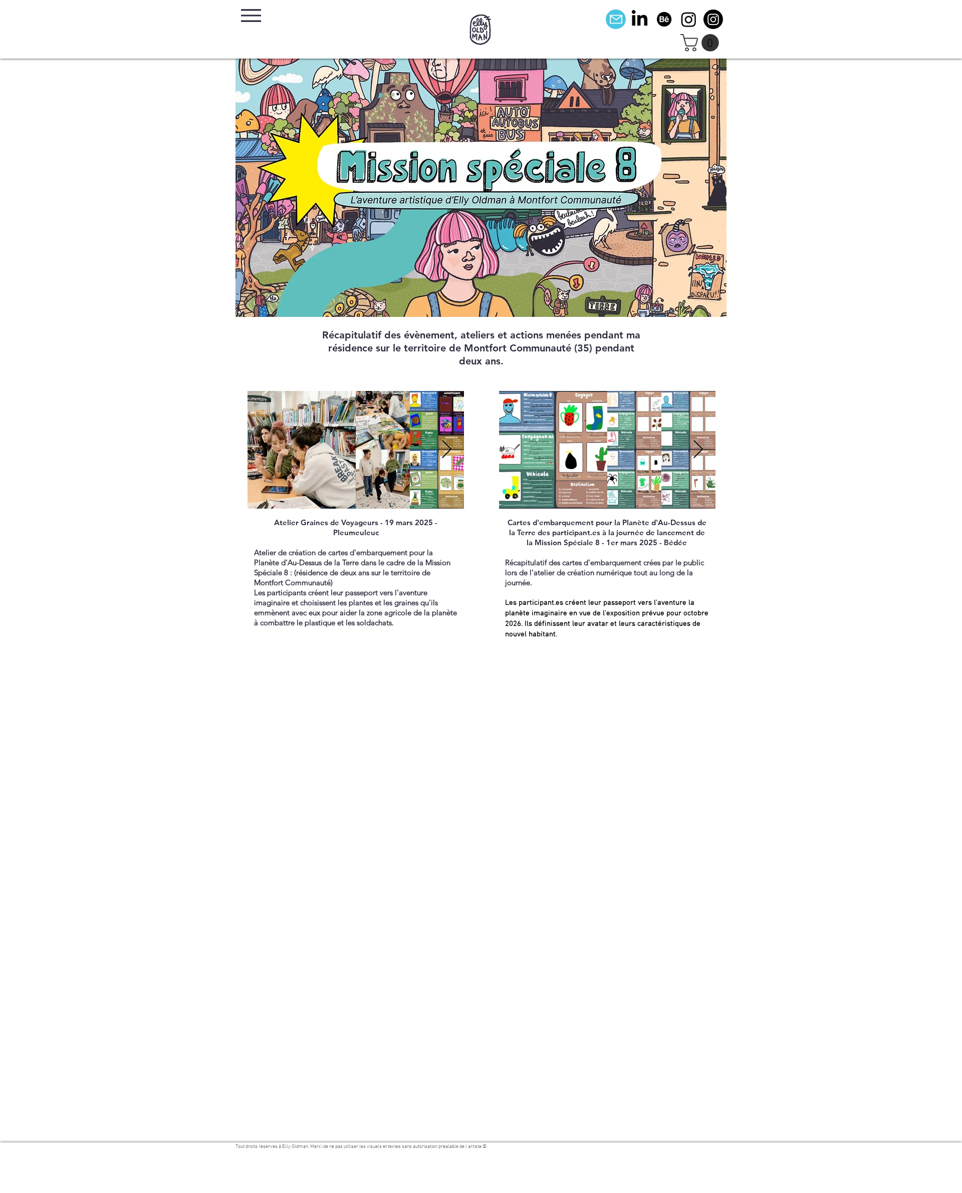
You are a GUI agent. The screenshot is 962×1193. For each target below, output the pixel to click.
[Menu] (250, 15)
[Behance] (664, 19)
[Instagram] (688, 19)
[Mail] (616, 19)
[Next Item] (446, 450)
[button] (701, 43)
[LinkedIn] (639, 19)
